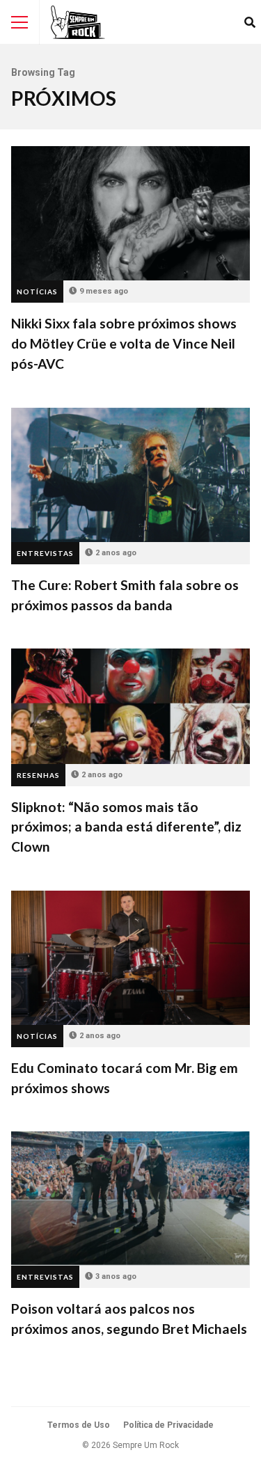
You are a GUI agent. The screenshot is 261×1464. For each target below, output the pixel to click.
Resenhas (38, 775)
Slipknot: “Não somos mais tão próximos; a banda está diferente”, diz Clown (130, 706)
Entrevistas (45, 553)
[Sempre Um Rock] (78, 22)
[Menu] (19, 22)
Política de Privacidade (168, 1425)
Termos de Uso (78, 1425)
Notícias (37, 291)
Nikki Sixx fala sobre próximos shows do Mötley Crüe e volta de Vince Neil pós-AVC (130, 213)
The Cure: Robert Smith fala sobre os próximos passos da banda (130, 475)
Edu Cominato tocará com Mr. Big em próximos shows (130, 958)
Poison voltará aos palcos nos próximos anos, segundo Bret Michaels (130, 1198)
